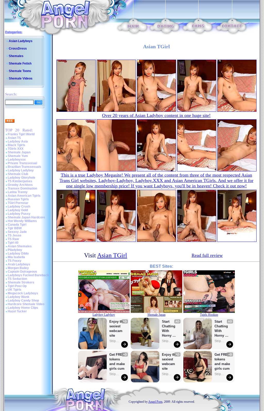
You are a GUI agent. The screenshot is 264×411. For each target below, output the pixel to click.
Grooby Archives (20, 185)
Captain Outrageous (22, 271)
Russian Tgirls (18, 199)
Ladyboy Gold (18, 210)
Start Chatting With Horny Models (169, 329)
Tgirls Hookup (209, 315)
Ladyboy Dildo (18, 253)
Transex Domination (22, 188)
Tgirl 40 (13, 242)
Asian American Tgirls (24, 195)
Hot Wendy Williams (22, 221)
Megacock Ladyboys (23, 293)
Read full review (207, 255)
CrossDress (18, 48)
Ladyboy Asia (18, 141)
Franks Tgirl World (21, 134)
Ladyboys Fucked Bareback (28, 275)
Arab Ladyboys (19, 264)
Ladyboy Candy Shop (23, 300)
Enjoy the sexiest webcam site (117, 328)
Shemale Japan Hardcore (26, 217)
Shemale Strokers (21, 282)
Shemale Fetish (20, 63)
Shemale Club (18, 174)
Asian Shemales (20, 246)
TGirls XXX (15, 149)
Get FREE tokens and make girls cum (117, 361)
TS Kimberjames (20, 181)
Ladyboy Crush (19, 206)
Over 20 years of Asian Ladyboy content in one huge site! (156, 115)
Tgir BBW (15, 228)
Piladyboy (15, 250)
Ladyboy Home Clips (23, 308)
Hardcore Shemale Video (26, 304)
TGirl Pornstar (18, 203)
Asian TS (14, 138)
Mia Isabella (16, 257)
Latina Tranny (18, 192)
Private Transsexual (22, 163)
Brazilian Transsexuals (24, 167)
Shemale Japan (19, 152)
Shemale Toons (20, 71)
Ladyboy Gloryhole (21, 177)
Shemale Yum (18, 156)
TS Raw (13, 239)
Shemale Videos (20, 78)
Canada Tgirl (17, 224)
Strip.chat (114, 341)
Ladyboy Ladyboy (21, 170)
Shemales (16, 56)
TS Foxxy (14, 261)
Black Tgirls (16, 145)
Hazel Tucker (17, 311)
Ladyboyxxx (17, 159)
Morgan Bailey (18, 268)
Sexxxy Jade (17, 232)
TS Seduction (17, 279)
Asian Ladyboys (20, 41)
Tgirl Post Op (17, 286)
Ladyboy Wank (18, 297)
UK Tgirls (14, 289)
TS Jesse (14, 235)
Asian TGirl (112, 255)
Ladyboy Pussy (19, 214)
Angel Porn (155, 402)
